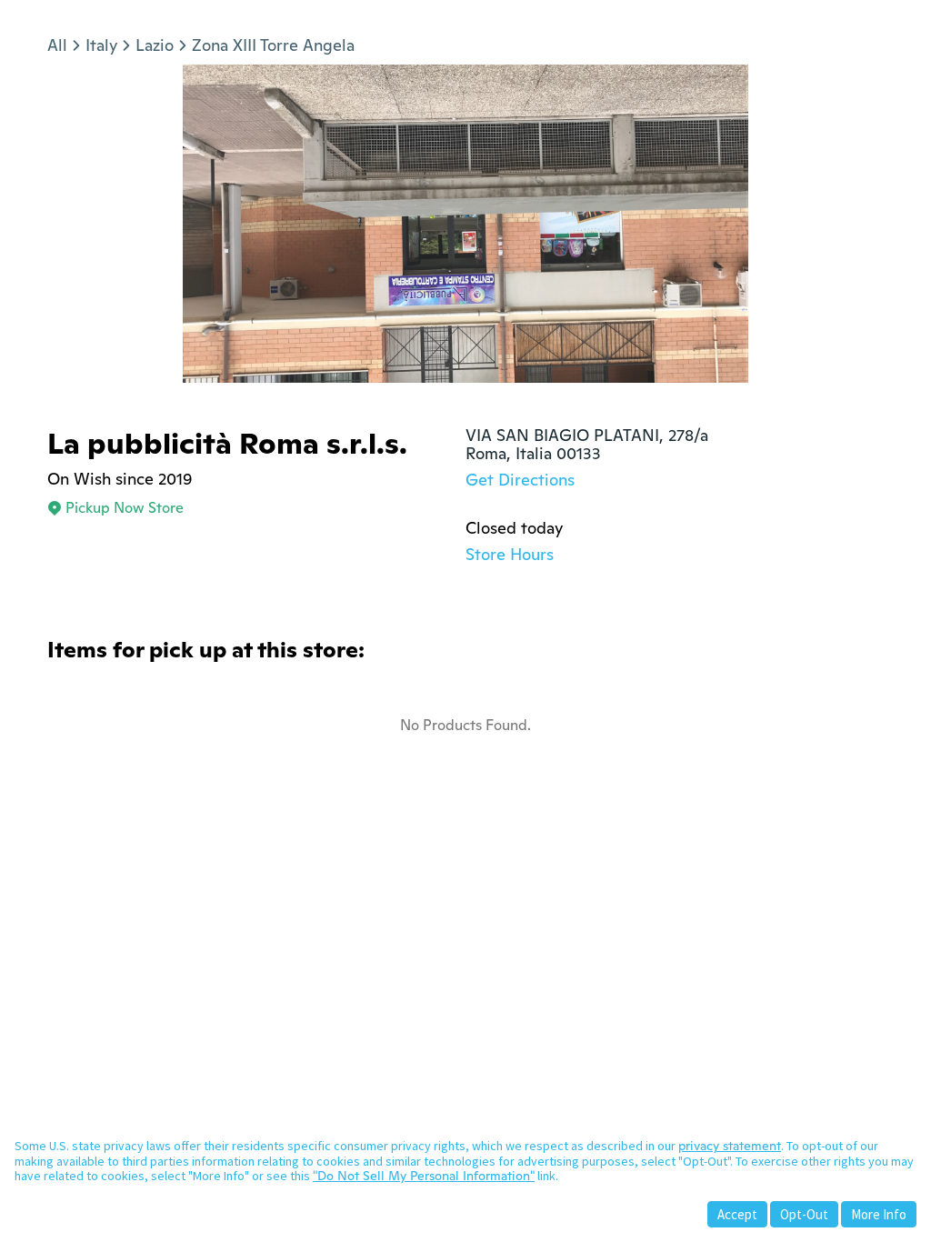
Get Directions (520, 479)
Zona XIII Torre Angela (273, 45)
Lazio (154, 45)
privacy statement (729, 1145)
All (57, 45)
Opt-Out (804, 1214)
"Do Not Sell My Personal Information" (424, 1175)
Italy (101, 45)
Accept (737, 1214)
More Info (878, 1214)
